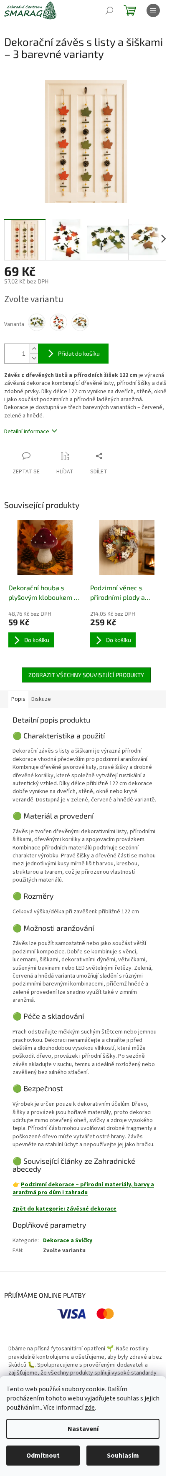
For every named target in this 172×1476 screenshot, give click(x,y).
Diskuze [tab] (41, 699)
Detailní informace (26, 431)
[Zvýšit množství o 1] (34, 349)
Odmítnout (43, 1455)
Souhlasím (123, 1455)
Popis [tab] (18, 699)
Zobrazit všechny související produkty (86, 674)
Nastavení (83, 1428)
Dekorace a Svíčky (67, 1240)
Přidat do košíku (79, 353)
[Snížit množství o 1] (34, 358)
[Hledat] (109, 10)
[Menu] (153, 10)
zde (90, 1407)
